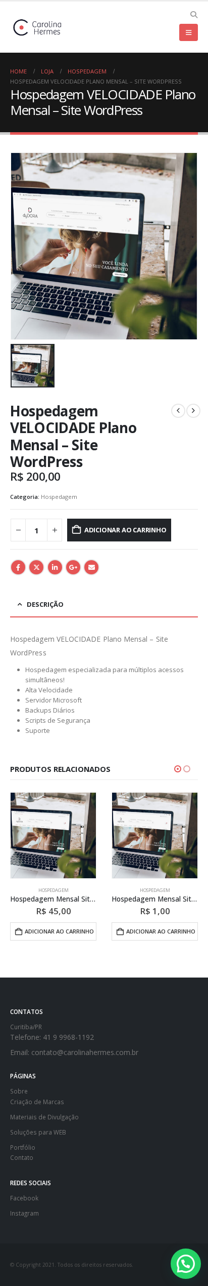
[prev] (178, 411)
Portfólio (22, 1147)
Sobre (19, 1091)
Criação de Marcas (37, 1102)
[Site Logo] (38, 27)
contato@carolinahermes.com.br (84, 1052)
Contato (21, 1157)
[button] (193, 15)
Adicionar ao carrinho (125, 529)
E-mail (91, 567)
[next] (193, 411)
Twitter (36, 567)
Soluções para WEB (38, 1132)
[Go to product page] (53, 835)
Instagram (24, 1213)
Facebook (18, 567)
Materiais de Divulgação (44, 1117)
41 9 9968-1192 (68, 1037)
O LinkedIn (55, 567)
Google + (73, 567)
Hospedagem (59, 496)
